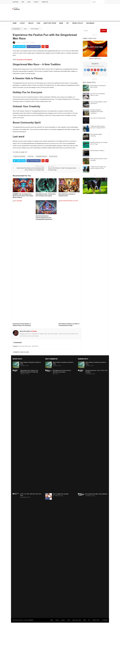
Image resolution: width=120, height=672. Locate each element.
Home (14, 23)
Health (30, 23)
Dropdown (15, 2)
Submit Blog (45, 2)
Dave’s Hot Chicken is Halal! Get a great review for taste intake (62, 169)
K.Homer (18, 42)
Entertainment (35, 28)
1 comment (32, 42)
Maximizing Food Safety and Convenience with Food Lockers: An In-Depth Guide (30, 169)
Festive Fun (30, 156)
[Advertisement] (79, 7)
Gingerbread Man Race (41, 156)
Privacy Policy (77, 23)
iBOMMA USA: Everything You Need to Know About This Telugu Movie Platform (23, 195)
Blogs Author (19, 620)
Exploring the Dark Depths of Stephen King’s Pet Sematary (22, 324)
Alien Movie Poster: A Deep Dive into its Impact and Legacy (46, 195)
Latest (22, 23)
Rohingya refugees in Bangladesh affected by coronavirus (96, 111)
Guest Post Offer (50, 23)
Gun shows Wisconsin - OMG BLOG (28, 346)
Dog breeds (90, 23)
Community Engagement (19, 156)
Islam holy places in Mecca (97, 150)
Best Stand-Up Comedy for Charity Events (67, 195)
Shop (23, 2)
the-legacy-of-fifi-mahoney (24, 59)
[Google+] (43, 46)
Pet (67, 23)
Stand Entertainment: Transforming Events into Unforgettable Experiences (44, 217)
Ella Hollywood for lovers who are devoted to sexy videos (62, 371)
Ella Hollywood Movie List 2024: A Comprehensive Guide (69, 324)
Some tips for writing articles (98, 118)
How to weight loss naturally (60, 494)
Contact (36, 2)
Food (38, 23)
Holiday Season (53, 156)
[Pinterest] (47, 46)
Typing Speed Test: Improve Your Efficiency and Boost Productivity (29, 371)
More (61, 23)
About (29, 2)
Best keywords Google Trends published (96, 494)
